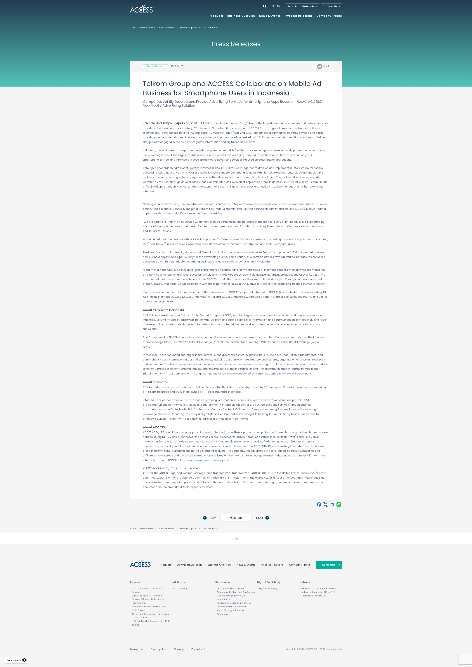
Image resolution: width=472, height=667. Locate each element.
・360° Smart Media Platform (230, 588)
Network (305, 582)
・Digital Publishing (267, 588)
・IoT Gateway (179, 588)
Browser (135, 582)
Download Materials (301, 6)
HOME (133, 27)
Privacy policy (158, 649)
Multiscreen (222, 582)
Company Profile (300, 565)
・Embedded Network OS (312, 595)
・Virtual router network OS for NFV (317, 592)
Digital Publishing (268, 582)
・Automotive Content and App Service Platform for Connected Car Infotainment (235, 596)
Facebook (319, 504)
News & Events (270, 16)
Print (326, 66)
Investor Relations (272, 565)
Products (165, 565)
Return (237, 518)
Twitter (325, 504)
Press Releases (167, 27)
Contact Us (330, 6)
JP (273, 6)
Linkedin (332, 504)
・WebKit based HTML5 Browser (146, 595)
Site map (179, 649)
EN (278, 6)
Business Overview (219, 565)
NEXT (259, 518)
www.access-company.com (212, 460)
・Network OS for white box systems (318, 588)
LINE (338, 504)
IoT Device (178, 582)
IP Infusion (197, 649)
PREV (212, 518)
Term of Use (136, 649)
